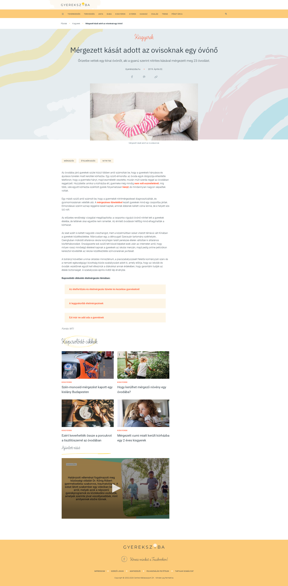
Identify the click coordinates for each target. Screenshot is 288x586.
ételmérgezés (88, 161)
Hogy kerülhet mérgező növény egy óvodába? (141, 389)
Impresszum (99, 571)
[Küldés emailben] (144, 77)
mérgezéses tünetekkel (109, 202)
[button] (115, 488)
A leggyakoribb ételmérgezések (86, 303)
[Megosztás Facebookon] (132, 77)
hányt (126, 187)
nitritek (107, 161)
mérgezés (69, 161)
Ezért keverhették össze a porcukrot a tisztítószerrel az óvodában (87, 438)
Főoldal (64, 24)
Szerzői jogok (117, 571)
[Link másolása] (156, 77)
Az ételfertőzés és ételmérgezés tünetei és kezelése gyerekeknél (104, 289)
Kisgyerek (76, 24)
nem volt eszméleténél (146, 183)
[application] (115, 488)
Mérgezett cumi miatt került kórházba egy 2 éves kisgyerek (143, 438)
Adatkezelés (135, 571)
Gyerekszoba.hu (133, 69)
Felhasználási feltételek (158, 571)
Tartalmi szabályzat (184, 571)
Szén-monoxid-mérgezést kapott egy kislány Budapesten (87, 389)
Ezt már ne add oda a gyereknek (86, 317)
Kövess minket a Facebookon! (149, 559)
